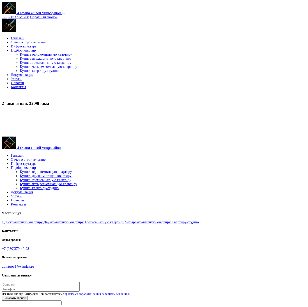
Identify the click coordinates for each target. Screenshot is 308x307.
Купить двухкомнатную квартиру (45, 58)
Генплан (17, 38)
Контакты (18, 87)
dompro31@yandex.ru (18, 266)
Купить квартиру (15, 157)
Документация (22, 75)
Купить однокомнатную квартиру (46, 54)
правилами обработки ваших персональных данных (97, 293)
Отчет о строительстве (28, 42)
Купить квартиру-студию (39, 71)
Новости (17, 83)
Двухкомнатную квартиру (64, 222)
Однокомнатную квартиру (22, 222)
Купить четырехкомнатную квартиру (48, 66)
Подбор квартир (23, 50)
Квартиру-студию (185, 222)
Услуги (16, 79)
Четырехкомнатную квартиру (148, 222)
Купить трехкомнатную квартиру (45, 62)
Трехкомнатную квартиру (104, 222)
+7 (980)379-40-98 (15, 17)
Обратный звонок (43, 17)
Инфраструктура (24, 46)
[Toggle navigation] (63, 14)
